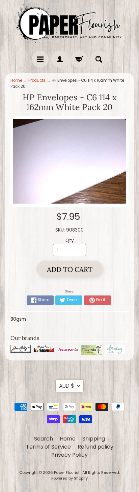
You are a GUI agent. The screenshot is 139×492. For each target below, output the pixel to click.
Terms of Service (48, 447)
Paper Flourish (67, 472)
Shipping (93, 439)
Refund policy (95, 447)
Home (16, 80)
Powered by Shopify (69, 478)
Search (43, 439)
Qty (69, 240)
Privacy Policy (69, 455)
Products (37, 80)
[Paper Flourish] (69, 23)
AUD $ (66, 386)
